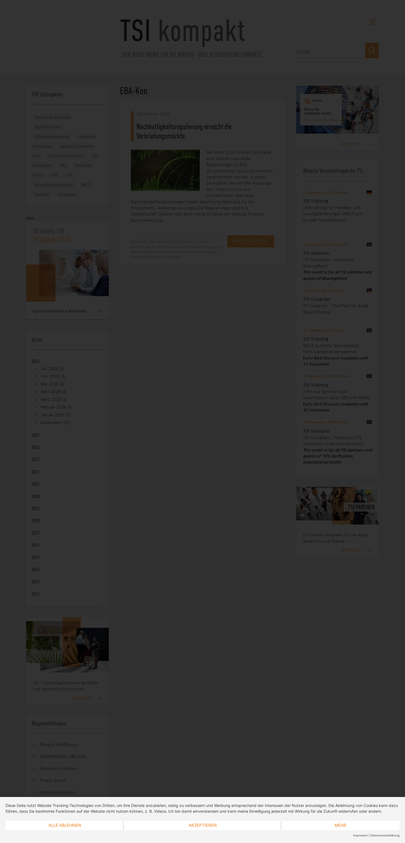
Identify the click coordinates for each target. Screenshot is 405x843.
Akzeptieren (203, 825)
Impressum (360, 835)
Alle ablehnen (64, 825)
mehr (340, 825)
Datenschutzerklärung (384, 835)
